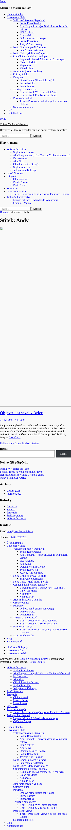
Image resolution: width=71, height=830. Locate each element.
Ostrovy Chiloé (21, 74)
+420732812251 (18, 537)
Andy (11, 443)
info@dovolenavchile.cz (20, 531)
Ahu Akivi (25, 35)
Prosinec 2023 (14, 493)
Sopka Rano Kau (29, 41)
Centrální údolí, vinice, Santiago (30, 56)
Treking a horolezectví (24, 89)
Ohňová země (20, 179)
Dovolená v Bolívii (17, 653)
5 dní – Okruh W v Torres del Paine (38, 92)
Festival (26, 443)
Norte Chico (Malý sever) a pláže (30, 53)
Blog (9, 110)
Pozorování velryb (22, 98)
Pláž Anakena (27, 32)
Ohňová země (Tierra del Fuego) (37, 80)
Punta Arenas (27, 86)
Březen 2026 (13, 490)
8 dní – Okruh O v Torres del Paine (38, 95)
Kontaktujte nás (15, 113)
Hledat (3, 448)
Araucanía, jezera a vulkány (27, 71)
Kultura (4, 443)
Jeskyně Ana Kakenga (31, 44)
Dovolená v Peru (15, 650)
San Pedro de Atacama (31, 50)
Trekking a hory (15, 515)
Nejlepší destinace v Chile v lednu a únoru (22, 474)
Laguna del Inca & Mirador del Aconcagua (42, 59)
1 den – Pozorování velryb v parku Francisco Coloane (41, 194)
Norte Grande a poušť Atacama (29, 47)
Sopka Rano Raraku (30, 23)
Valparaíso (25, 65)
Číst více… (14, 437)
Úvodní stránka (15, 14)
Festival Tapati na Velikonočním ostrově (21, 471)
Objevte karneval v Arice (21, 413)
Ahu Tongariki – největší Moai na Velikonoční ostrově (41, 155)
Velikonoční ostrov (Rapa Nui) (29, 20)
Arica (18, 443)
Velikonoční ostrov (16, 149)
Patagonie (18, 77)
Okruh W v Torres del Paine (14, 468)
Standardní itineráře (23, 107)
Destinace (12, 506)
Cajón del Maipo (28, 62)
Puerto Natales (27, 83)
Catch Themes (37, 661)
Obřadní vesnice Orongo (33, 38)
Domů (4, 212)
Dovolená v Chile (16, 17)
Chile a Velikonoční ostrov (14, 124)
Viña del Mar (27, 68)
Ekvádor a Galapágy (17, 647)
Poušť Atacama (15, 173)
